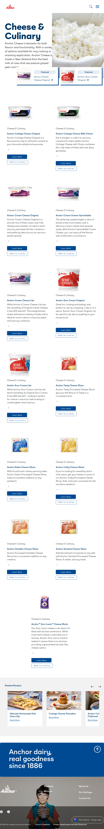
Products (48, 786)
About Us (83, 786)
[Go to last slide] (92, 686)
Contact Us (84, 798)
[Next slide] (99, 686)
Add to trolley (17, 162)
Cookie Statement (80, 824)
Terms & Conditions (42, 824)
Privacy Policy (58, 824)
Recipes (48, 791)
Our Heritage (85, 792)
